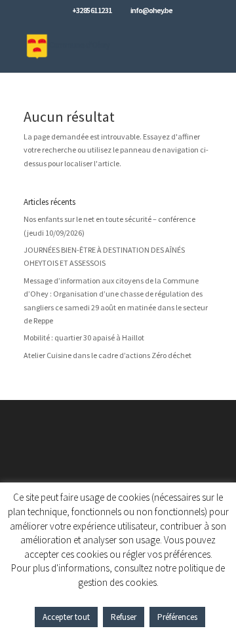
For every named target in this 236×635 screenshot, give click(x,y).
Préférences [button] (177, 617)
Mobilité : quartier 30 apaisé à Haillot (84, 337)
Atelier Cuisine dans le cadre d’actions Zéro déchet (107, 355)
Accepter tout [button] (66, 617)
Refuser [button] (123, 617)
